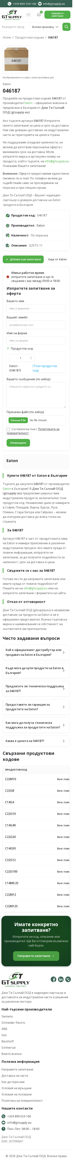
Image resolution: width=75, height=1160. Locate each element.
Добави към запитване (25, 259)
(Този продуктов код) (45, 368)
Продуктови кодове (29, 37)
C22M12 (10, 895)
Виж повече (65, 779)
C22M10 (10, 779)
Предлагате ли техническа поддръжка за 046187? (35, 688)
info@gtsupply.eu (57, 161)
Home (7, 37)
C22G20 (10, 837)
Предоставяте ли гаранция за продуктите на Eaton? (28, 707)
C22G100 (11, 871)
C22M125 (11, 906)
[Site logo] (12, 14)
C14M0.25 (11, 883)
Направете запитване (57, 14)
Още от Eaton (57, 259)
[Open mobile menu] (28, 14)
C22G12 (10, 860)
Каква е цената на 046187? (25, 741)
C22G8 (9, 791)
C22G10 (10, 814)
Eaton (28, 103)
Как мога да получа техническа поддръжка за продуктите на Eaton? (33, 725)
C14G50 (10, 848)
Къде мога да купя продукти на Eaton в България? (35, 670)
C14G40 (10, 825)
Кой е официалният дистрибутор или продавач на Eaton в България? (33, 652)
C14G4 (9, 802)
